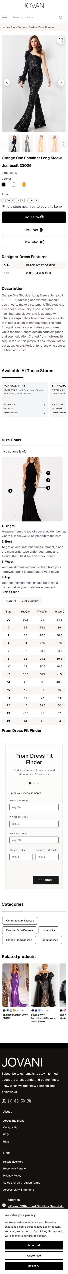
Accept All (34, 1245)
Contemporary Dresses (20, 920)
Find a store (32, 217)
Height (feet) (18, 850)
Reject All (34, 1266)
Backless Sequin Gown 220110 (15, 1016)
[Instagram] (29, 1101)
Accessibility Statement (18, 1189)
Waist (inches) (19, 817)
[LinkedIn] (22, 1101)
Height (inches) (46, 850)
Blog (6, 1141)
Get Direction (9, 408)
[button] (7, 82)
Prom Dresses (19, 27)
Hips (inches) (18, 833)
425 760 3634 (9, 404)
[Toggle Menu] (5, 17)
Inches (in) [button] (10, 600)
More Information (11, 413)
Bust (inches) (18, 800)
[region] (34, 1241)
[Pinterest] (16, 1101)
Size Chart (31, 230)
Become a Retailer (15, 1168)
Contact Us (10, 1127)
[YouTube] (4, 1101)
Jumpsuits (48, 930)
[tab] (34, 440)
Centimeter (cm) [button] (30, 600)
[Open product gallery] (60, 40)
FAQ (6, 1134)
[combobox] (38, 17)
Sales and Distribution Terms (21, 1182)
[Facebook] (10, 1101)
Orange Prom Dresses (19, 940)
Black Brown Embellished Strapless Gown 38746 (43, 1018)
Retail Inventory (13, 1161)
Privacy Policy (12, 1175)
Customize (34, 1255)
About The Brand (14, 1120)
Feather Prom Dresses (41, 27)
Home (5, 27)
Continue (46, 880)
